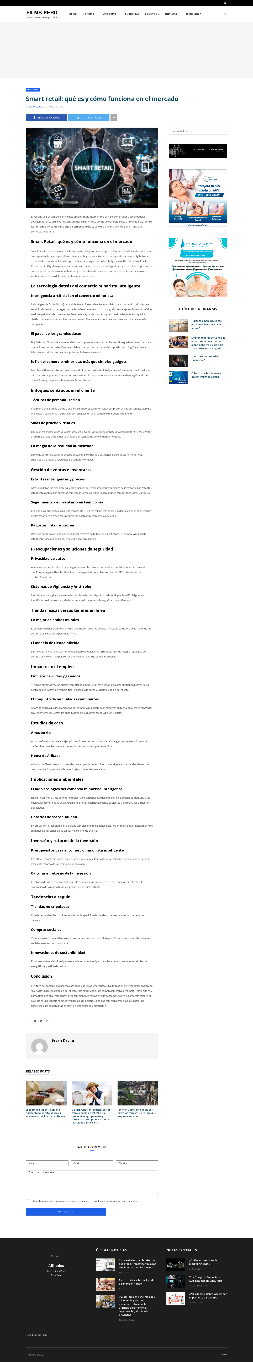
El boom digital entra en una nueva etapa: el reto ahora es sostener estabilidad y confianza (45, 1113)
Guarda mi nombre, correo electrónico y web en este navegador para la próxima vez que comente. (85, 1200)
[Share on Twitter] (13, 235)
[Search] (224, 14)
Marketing (110, 13)
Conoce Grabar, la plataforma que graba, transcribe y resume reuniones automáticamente (137, 1264)
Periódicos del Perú (36, 1334)
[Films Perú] (42, 14)
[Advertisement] (126, 50)
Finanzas (171, 13)
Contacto (56, 1256)
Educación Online (56, 1292)
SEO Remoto (56, 1283)
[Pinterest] (13, 244)
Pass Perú (56, 1275)
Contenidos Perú (56, 1270)
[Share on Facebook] (13, 226)
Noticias (88, 13)
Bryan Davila (36, 106)
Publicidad (132, 13)
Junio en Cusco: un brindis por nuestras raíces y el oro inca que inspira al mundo (137, 1113)
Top (224, 1354)
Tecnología (193, 13)
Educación (152, 13)
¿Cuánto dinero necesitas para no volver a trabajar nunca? (206, 324)
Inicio (73, 13)
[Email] (13, 252)
